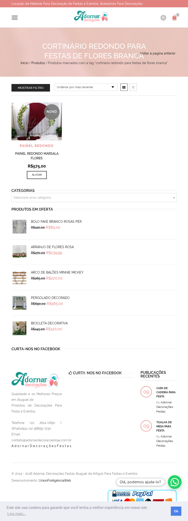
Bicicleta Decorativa (49, 323)
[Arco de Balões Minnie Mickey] (19, 277)
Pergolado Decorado (50, 298)
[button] (175, 482)
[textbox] (94, 197)
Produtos (38, 63)
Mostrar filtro (31, 88)
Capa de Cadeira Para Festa (166, 392)
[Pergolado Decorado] (19, 303)
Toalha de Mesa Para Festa (164, 426)
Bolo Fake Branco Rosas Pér (56, 221)
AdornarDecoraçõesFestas (41, 446)
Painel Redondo (37, 146)
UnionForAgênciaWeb (55, 480)
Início (24, 63)
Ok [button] (176, 511)
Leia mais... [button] (16, 514)
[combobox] (94, 197)
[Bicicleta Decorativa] (19, 328)
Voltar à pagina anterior (157, 53)
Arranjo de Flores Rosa (52, 247)
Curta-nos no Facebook (35, 349)
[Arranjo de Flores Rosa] (19, 252)
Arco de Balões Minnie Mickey (57, 272)
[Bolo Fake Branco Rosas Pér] (19, 227)
